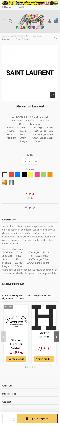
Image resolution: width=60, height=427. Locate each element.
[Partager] (26, 207)
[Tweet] (30, 207)
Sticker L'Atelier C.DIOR (16, 344)
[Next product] (57, 37)
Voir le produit (16, 359)
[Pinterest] (34, 207)
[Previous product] (55, 37)
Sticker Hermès (44, 335)
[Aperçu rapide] (16, 335)
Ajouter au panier (39, 418)
